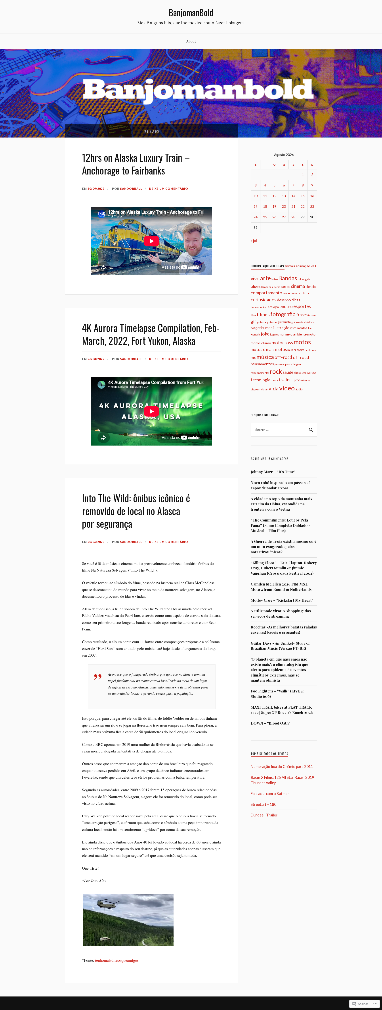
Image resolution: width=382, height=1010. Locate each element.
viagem (255, 389)
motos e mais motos (269, 349)
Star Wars (307, 372)
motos (302, 342)
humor (266, 327)
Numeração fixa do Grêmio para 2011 (282, 766)
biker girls (304, 279)
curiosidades (263, 299)
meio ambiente (296, 334)
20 (284, 206)
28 (293, 217)
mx (253, 357)
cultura (304, 293)
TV (298, 380)
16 (312, 196)
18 (265, 206)
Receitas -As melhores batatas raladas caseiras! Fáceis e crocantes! (284, 629)
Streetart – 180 (263, 804)
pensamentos (262, 364)
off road (301, 357)
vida (274, 388)
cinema (298, 286)
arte (265, 278)
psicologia (293, 364)
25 (265, 217)
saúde (288, 372)
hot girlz (256, 328)
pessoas (280, 364)
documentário (259, 306)
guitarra (261, 322)
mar (282, 334)
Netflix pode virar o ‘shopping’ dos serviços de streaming (281, 613)
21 (293, 206)
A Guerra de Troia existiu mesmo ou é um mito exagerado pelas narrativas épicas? (283, 546)
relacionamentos (260, 372)
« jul (254, 240)
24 (256, 217)
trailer (285, 379)
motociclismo (261, 343)
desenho (284, 300)
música (265, 356)
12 (274, 196)
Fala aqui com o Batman (270, 793)
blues (256, 286)
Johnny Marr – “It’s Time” (273, 471)
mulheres (310, 350)
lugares (274, 334)
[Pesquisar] (310, 430)
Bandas (287, 278)
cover (286, 293)
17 (256, 206)
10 (256, 196)
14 (293, 196)
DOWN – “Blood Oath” (270, 723)
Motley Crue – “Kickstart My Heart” (282, 600)
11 (265, 196)
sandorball (131, 188)
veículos (305, 380)
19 (274, 206)
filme (253, 315)
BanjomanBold (191, 12)
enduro (286, 306)
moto (311, 334)
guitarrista (284, 322)
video (287, 388)
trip (294, 380)
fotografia (283, 314)
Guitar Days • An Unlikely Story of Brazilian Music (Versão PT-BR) (280, 646)
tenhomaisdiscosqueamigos (117, 960)
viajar (264, 389)
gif (253, 321)
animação (303, 266)
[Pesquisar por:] (284, 430)
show (297, 372)
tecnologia (260, 379)
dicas (296, 300)
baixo (274, 279)
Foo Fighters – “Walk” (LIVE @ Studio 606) (277, 693)
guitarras (272, 322)
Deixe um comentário (168, 188)
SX (314, 372)
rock (276, 371)
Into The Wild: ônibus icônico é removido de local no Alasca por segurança (136, 510)
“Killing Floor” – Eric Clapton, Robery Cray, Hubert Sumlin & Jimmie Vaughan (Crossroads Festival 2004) (284, 568)
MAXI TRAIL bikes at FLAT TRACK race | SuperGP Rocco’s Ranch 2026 (282, 710)
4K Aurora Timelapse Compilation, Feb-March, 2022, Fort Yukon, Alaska (151, 333)
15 (303, 196)
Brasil (264, 287)
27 (284, 217)
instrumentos (298, 328)
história (310, 322)
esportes (302, 306)
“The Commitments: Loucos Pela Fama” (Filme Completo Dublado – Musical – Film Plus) (281, 525)
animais (290, 266)
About (191, 41)
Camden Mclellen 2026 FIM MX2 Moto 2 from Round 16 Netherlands (281, 587)
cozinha (295, 293)
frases (302, 314)
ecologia (273, 307)
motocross (282, 342)
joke (265, 333)
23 (312, 206)
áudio (299, 389)
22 (303, 206)
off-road (283, 357)
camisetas (274, 286)
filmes (263, 314)
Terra (274, 380)
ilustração (281, 327)
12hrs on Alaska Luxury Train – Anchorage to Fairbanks (136, 163)
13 (284, 196)
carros (285, 287)
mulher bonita (295, 350)
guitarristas (298, 322)
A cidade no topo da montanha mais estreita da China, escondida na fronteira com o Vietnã (281, 504)
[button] (128, 920)
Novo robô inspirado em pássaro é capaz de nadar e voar (280, 485)
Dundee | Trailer (264, 815)
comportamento (266, 292)
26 (274, 217)
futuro (311, 315)
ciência (311, 287)
